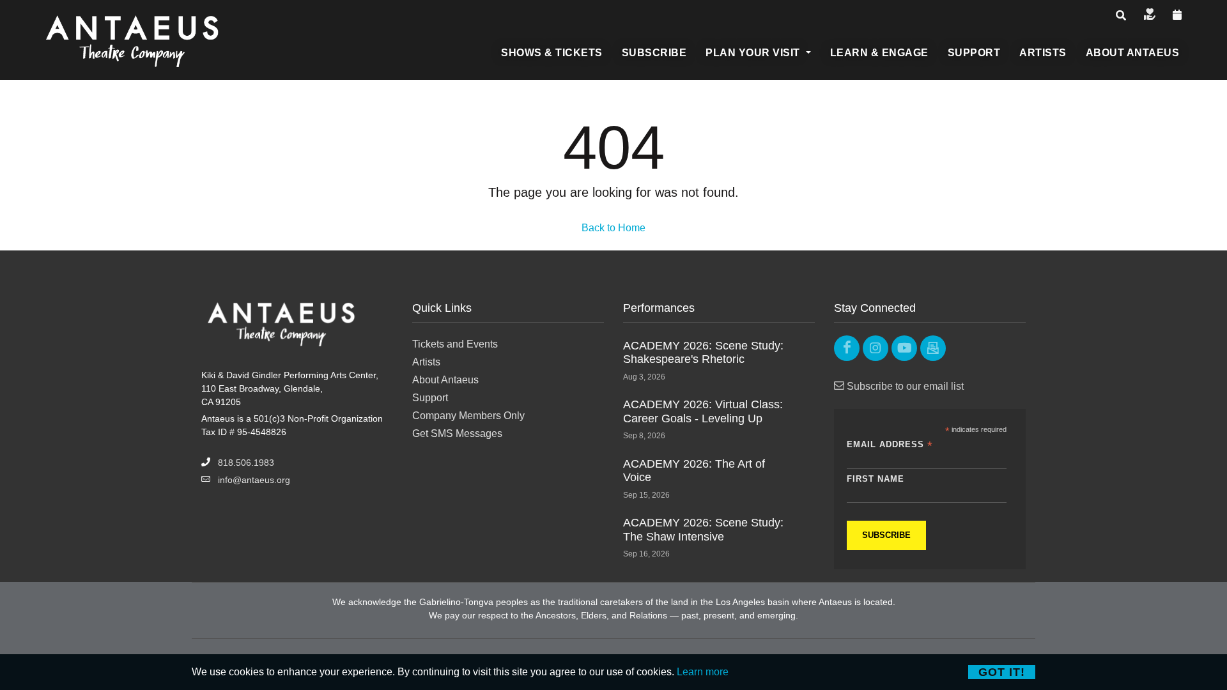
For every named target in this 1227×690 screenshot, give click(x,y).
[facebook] (847, 348)
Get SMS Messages (457, 433)
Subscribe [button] (654, 52)
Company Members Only (468, 415)
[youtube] (904, 348)
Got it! (1001, 672)
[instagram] (875, 348)
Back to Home (613, 227)
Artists (426, 361)
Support (430, 397)
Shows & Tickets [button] (552, 52)
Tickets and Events (455, 344)
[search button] (1121, 16)
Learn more (703, 671)
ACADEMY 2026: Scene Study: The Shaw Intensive (703, 529)
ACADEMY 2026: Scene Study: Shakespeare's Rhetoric (703, 352)
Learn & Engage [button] (879, 52)
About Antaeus (445, 379)
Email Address (890, 445)
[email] (933, 348)
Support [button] (974, 52)
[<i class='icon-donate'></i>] (1150, 15)
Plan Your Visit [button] (754, 52)
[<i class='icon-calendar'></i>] (1177, 15)
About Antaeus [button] (1133, 52)
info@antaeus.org (254, 480)
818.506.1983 (246, 462)
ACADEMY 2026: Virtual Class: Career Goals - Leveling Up (703, 411)
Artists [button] (1043, 52)
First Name (875, 479)
